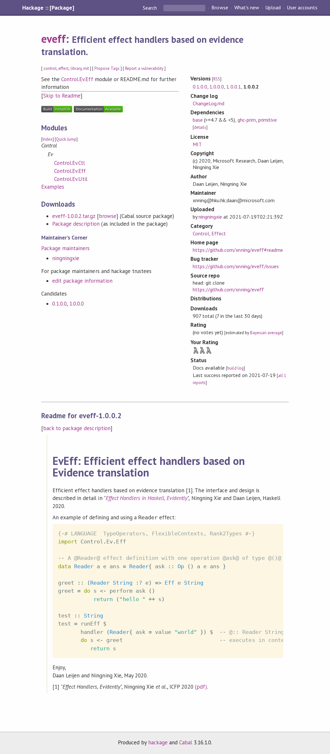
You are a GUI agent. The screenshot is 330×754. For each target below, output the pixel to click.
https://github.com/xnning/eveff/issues (236, 266)
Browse (219, 8)
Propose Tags (107, 68)
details (200, 127)
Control (201, 233)
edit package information (82, 280)
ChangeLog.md (208, 103)
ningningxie (65, 258)
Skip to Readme (62, 95)
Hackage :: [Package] (48, 8)
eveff (53, 39)
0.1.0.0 (59, 303)
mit (86, 68)
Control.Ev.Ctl (69, 162)
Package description (76, 223)
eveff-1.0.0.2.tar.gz (73, 216)
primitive (267, 120)
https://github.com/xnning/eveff (228, 289)
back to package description (77, 428)
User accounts (302, 8)
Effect (218, 233)
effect (63, 68)
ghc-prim (247, 120)
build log (235, 368)
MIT (197, 144)
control (50, 68)
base (198, 120)
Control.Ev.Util (70, 179)
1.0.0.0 (76, 303)
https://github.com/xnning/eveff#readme (238, 250)
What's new (246, 8)
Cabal (185, 742)
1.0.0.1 (233, 86)
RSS (216, 79)
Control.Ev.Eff (77, 79)
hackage (158, 742)
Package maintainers (65, 248)
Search (150, 8)
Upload (273, 8)
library (76, 68)
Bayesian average (266, 332)
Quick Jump (66, 139)
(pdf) (201, 686)
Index (48, 139)
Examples (52, 186)
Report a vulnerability (144, 68)
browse (107, 216)
